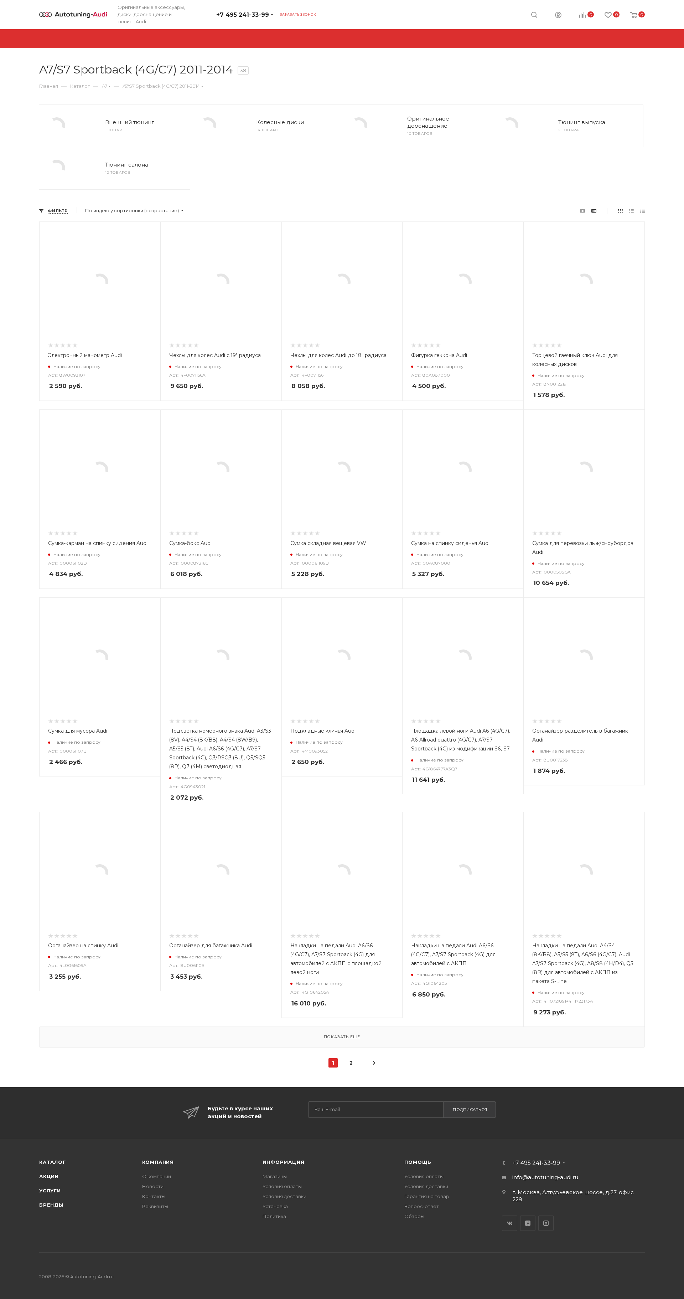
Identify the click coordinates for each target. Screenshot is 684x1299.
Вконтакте (509, 1223)
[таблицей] (642, 210)
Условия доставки (284, 1196)
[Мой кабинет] (558, 15)
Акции (49, 1176)
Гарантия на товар (426, 1196)
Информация (283, 1162)
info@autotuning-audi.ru (545, 1177)
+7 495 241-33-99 (242, 14)
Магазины (275, 1176)
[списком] (631, 210)
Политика (274, 1216)
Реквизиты (155, 1206)
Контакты (153, 1196)
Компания (158, 1162)
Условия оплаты (282, 1186)
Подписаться (470, 1109)
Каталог (52, 1162)
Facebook (527, 1223)
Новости (153, 1186)
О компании (156, 1176)
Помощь (417, 1162)
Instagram (546, 1223)
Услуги (50, 1190)
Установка (275, 1206)
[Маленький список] (582, 210)
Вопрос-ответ (421, 1206)
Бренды (51, 1205)
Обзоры (414, 1216)
